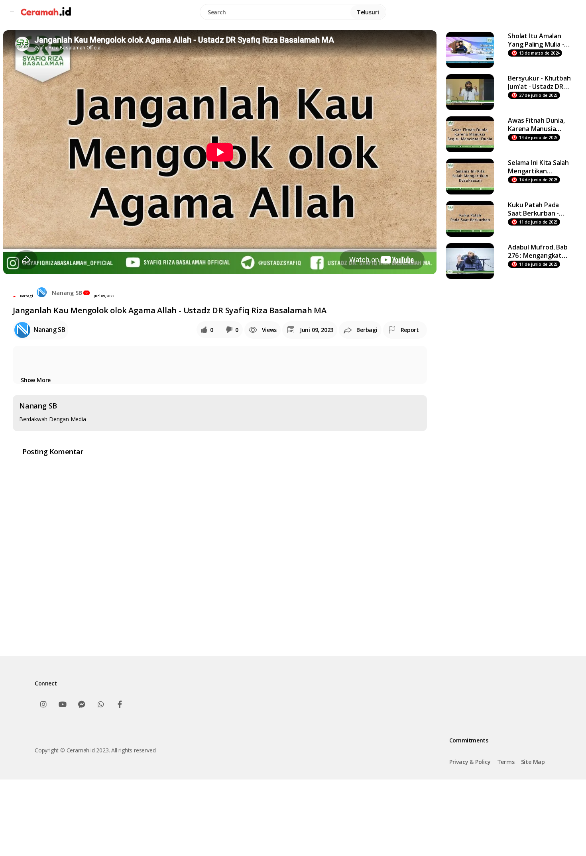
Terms (506, 762)
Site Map (533, 762)
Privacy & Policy (470, 762)
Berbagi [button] (26, 296)
